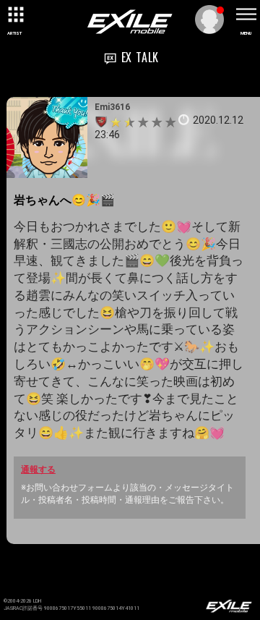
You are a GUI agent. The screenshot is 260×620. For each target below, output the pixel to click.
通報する (38, 469)
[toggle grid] (14, 14)
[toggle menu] (245, 14)
